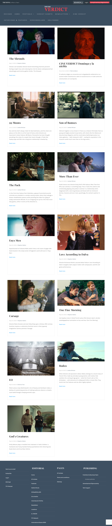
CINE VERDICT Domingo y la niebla (76, 65)
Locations (34, 509)
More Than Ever (68, 176)
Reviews (8, 14)
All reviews (34, 479)
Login (86, 2)
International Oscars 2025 (38, 522)
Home (17, 14)
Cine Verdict (79, 14)
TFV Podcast (9, 486)
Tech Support (86, 488)
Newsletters (61, 14)
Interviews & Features (15, 20)
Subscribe (8, 473)
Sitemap (59, 482)
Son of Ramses (68, 122)
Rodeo (63, 365)
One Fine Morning (70, 310)
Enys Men (15, 240)
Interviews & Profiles (37, 501)
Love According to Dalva (73, 254)
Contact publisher (90, 479)
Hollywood (53, 20)
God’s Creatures (18, 436)
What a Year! (15, 2)
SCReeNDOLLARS (36, 492)
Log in (7, 477)
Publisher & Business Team (90, 475)
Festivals (27, 14)
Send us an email (10, 469)
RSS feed (8, 482)
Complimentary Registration (99, 2)
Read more (12, 75)
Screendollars (37, 20)
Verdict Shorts (45, 14)
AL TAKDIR (34, 513)
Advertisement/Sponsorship (91, 483)
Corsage (14, 316)
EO (11, 379)
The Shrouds (17, 58)
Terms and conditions (63, 477)
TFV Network (34, 518)
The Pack (14, 185)
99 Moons (15, 122)
